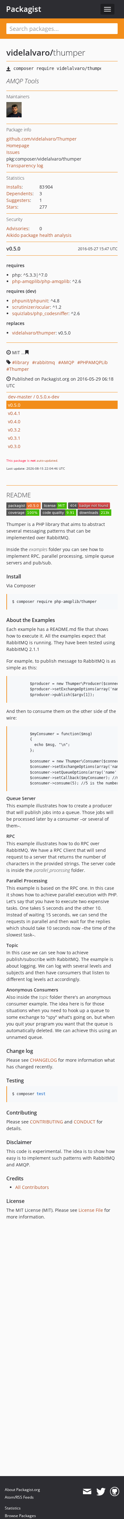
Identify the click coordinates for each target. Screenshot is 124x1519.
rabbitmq (45, 362)
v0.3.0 (14, 446)
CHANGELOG (43, 1060)
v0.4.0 (14, 421)
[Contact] (87, 1491)
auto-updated (47, 460)
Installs (14, 187)
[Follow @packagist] (101, 1491)
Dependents (19, 193)
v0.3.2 (14, 430)
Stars (11, 207)
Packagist (23, 9)
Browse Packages (20, 1515)
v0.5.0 (14, 405)
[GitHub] (114, 1491)
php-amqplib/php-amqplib (41, 281)
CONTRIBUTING (46, 1122)
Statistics (13, 1508)
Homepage (17, 145)
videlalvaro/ (29, 52)
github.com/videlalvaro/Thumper (41, 139)
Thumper (19, 369)
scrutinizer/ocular (31, 307)
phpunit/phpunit (30, 301)
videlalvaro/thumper (34, 333)
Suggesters (18, 200)
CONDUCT (84, 1122)
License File (91, 1210)
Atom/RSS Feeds (19, 1497)
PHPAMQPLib (94, 362)
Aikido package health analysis (39, 235)
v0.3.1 (14, 438)
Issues (13, 152)
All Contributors (32, 1187)
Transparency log (24, 165)
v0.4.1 (14, 413)
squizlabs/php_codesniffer (40, 313)
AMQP (67, 362)
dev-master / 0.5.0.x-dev (33, 397)
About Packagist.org (22, 1489)
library (22, 362)
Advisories (17, 228)
